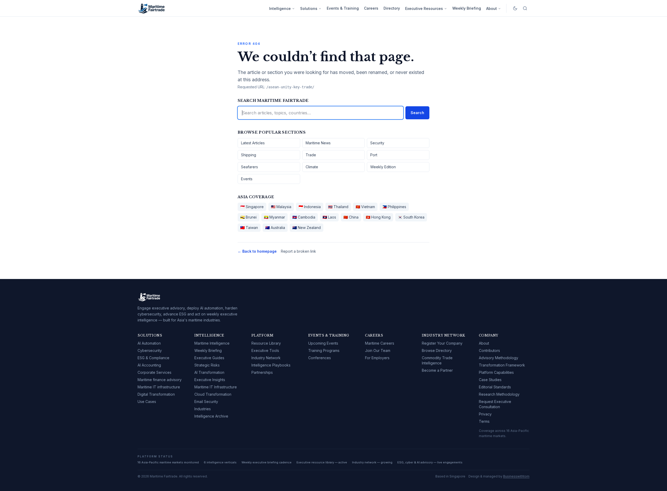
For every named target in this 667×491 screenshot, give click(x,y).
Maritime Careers (379, 343)
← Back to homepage (257, 251)
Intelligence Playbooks (271, 365)
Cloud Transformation (212, 394)
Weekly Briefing (466, 8)
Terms (484, 421)
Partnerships (262, 372)
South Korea (411, 217)
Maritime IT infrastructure (159, 387)
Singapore (252, 206)
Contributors (489, 350)
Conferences (319, 358)
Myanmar (274, 217)
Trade (311, 155)
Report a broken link (298, 251)
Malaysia (281, 206)
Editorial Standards (495, 387)
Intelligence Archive (211, 416)
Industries (202, 409)
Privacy (485, 414)
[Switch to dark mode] (515, 8)
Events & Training (343, 8)
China (351, 217)
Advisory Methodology (498, 358)
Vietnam (365, 206)
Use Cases (147, 401)
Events (246, 179)
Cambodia (303, 217)
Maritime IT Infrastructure (215, 387)
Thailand (338, 206)
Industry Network (266, 358)
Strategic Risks (207, 365)
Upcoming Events (323, 343)
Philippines (394, 206)
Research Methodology (499, 394)
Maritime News (318, 143)
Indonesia (310, 206)
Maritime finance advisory (160, 379)
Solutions (308, 8)
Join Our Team (377, 350)
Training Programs (323, 350)
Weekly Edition (383, 167)
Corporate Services (154, 372)
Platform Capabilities (496, 372)
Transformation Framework (502, 365)
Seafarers (249, 167)
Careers (371, 8)
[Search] (525, 8)
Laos (329, 217)
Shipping (248, 155)
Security (377, 143)
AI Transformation (209, 372)
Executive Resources (424, 8)
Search (417, 112)
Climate (312, 167)
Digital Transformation (156, 394)
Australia (275, 227)
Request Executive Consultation (495, 404)
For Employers (377, 358)
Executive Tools (265, 350)
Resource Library (266, 343)
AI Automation (149, 343)
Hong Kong (378, 217)
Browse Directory (437, 350)
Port (373, 155)
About (491, 8)
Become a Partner (437, 370)
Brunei (248, 217)
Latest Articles (253, 143)
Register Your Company (442, 343)
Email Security (206, 401)
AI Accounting (149, 365)
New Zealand (306, 227)
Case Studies (490, 379)
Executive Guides (209, 358)
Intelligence (280, 8)
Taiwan (249, 227)
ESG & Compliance (153, 358)
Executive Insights (209, 379)
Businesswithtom (516, 476)
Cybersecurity (150, 350)
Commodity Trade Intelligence (437, 360)
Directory (392, 8)
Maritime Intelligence (212, 343)
